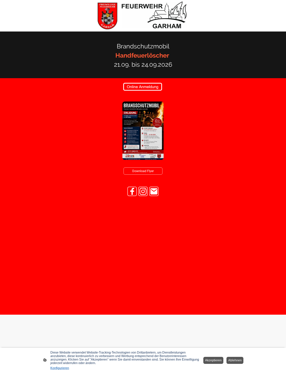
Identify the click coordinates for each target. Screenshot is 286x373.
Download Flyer (143, 171)
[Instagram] (143, 191)
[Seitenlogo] (143, 16)
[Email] (154, 191)
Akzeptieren (213, 360)
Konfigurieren (59, 368)
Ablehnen (235, 360)
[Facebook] (132, 191)
